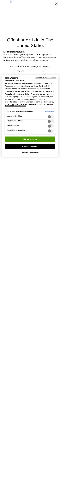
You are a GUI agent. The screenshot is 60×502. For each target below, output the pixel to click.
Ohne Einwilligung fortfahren (45, 77)
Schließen (56, 3)
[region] (30, 116)
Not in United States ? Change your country (30, 66)
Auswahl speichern (30, 146)
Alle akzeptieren (30, 139)
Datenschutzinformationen (15, 106)
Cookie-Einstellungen (30, 152)
